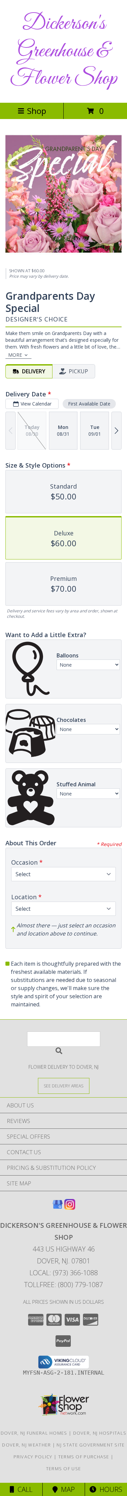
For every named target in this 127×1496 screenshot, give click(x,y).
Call (23, 1489)
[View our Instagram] (69, 1208)
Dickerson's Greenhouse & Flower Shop (63, 51)
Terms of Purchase (83, 1457)
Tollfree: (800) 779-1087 (63, 1284)
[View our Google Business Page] (57, 1208)
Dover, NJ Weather (26, 1445)
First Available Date (89, 403)
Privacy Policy (33, 1457)
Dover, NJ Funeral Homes (34, 1433)
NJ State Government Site (91, 1445)
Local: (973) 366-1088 (63, 1272)
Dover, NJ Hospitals (100, 1433)
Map (66, 1489)
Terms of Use (63, 1468)
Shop (36, 110)
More (15, 355)
